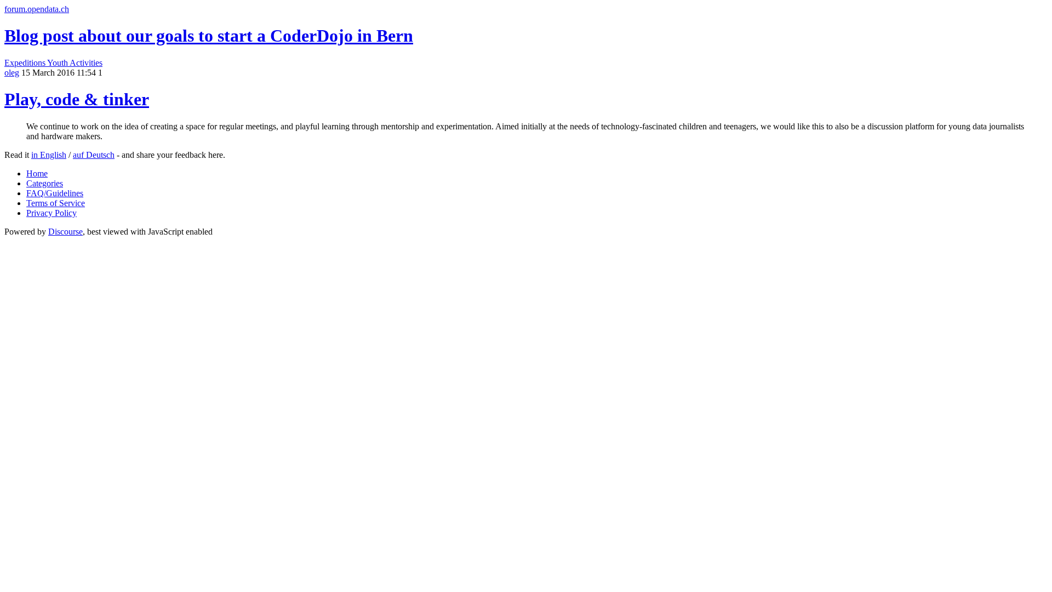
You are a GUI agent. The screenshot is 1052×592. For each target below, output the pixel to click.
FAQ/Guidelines (54, 193)
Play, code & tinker (76, 99)
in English (48, 155)
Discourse (65, 231)
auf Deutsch (94, 155)
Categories (44, 183)
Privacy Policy (51, 213)
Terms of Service (55, 203)
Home (37, 173)
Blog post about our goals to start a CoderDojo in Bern (208, 35)
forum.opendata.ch (36, 9)
